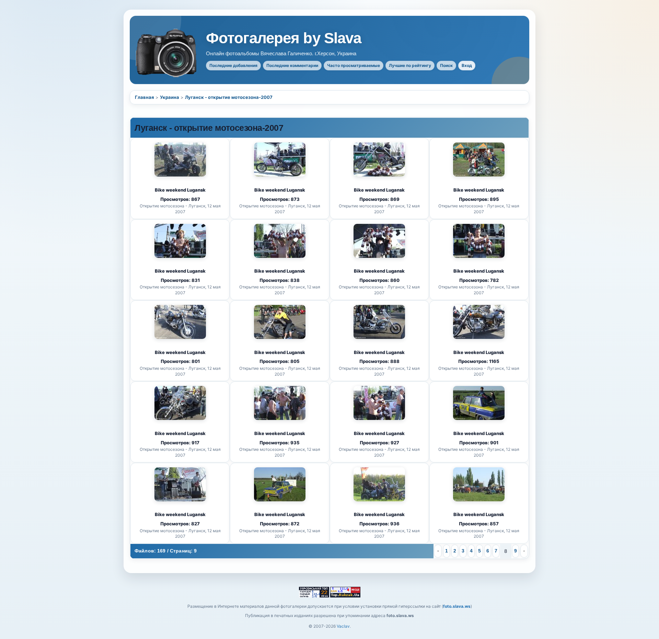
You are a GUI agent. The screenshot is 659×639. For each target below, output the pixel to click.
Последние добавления (233, 65)
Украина (169, 97)
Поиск (446, 65)
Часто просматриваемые (353, 65)
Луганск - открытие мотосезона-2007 (229, 97)
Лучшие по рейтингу (410, 65)
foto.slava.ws (457, 606)
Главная (144, 97)
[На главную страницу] (167, 53)
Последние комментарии (292, 65)
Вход (467, 65)
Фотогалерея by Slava (283, 38)
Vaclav (343, 626)
